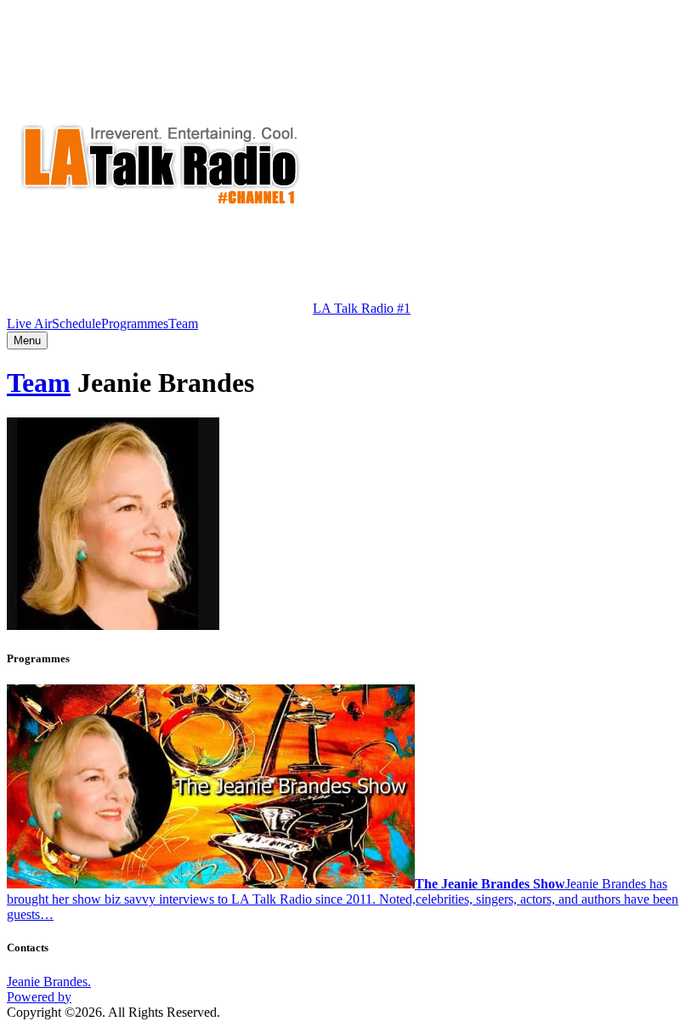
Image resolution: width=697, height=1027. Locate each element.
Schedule (76, 323)
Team (183, 323)
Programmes (134, 323)
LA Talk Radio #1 (362, 308)
